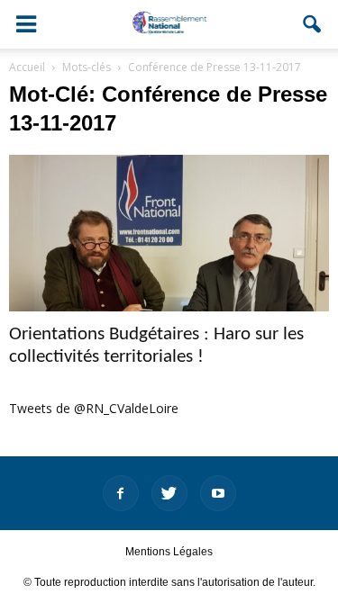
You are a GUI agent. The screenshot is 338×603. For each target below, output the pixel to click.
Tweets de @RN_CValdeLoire (93, 408)
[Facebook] (121, 493)
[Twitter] (169, 493)
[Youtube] (218, 493)
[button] (313, 24)
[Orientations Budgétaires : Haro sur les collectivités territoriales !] (169, 233)
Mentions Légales (169, 551)
